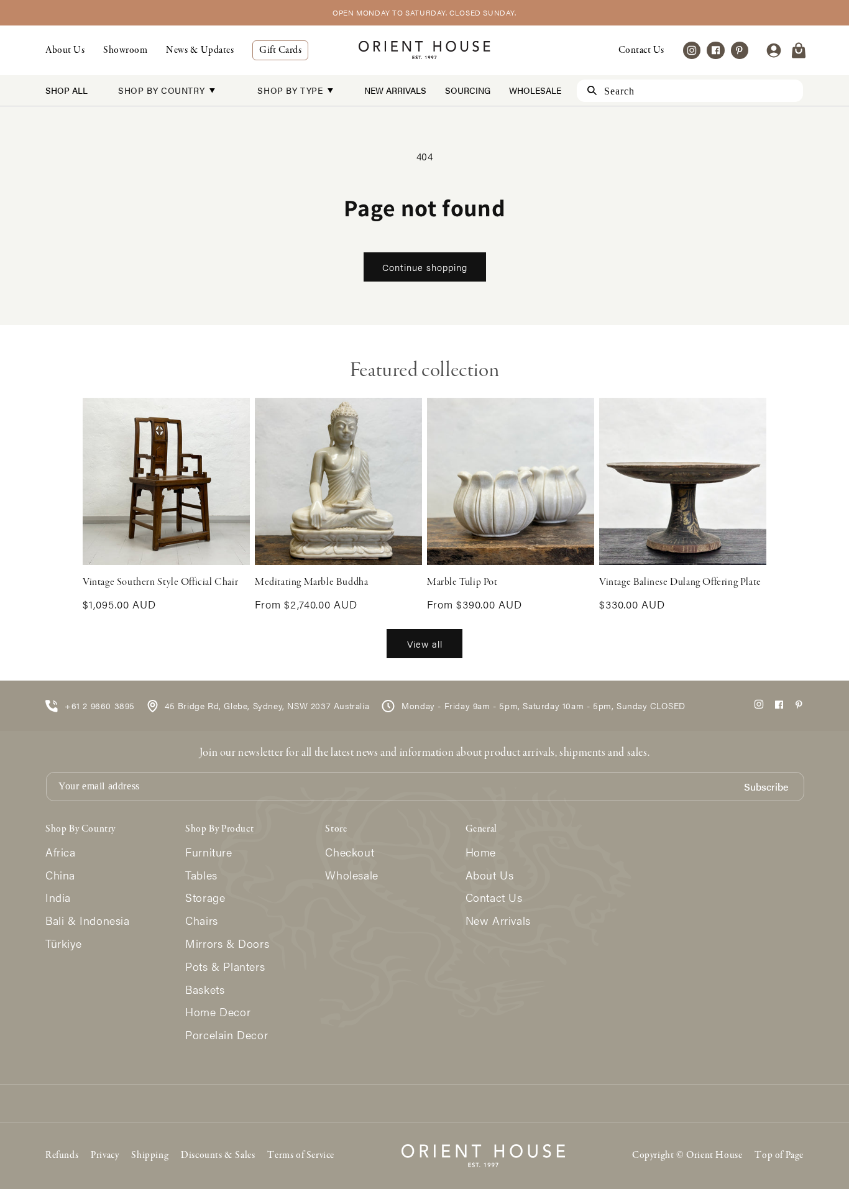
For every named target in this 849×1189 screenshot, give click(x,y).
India (58, 897)
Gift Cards (280, 50)
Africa (60, 852)
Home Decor (217, 1012)
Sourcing (467, 90)
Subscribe (766, 787)
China (60, 875)
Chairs (201, 920)
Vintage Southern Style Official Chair (160, 582)
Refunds (61, 1155)
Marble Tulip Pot (462, 582)
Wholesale (535, 90)
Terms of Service (300, 1155)
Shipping (149, 1155)
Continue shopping (424, 266)
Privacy (105, 1155)
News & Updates (200, 50)
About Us (65, 50)
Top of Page (779, 1155)
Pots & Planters (225, 966)
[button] (798, 50)
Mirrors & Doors (227, 943)
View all (425, 643)
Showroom (125, 50)
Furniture (208, 852)
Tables (201, 875)
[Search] (586, 90)
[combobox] (690, 91)
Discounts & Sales (218, 1155)
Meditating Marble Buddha (311, 582)
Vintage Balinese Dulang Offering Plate (680, 582)
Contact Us (641, 50)
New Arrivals (395, 90)
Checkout (349, 852)
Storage (205, 897)
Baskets (204, 989)
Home (481, 852)
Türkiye (63, 943)
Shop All (66, 90)
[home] (424, 50)
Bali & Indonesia (87, 920)
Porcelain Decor (226, 1035)
